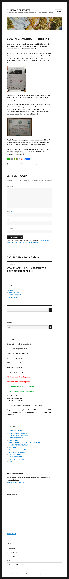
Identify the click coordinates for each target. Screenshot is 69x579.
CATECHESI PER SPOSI (15, 431)
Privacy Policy (11, 533)
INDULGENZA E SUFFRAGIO (17, 450)
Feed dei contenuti (14, 292)
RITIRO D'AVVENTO (15, 457)
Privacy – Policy (23, 574)
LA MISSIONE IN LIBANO (16, 452)
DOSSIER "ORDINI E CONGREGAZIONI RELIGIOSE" (25, 442)
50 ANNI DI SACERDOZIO (15, 564)
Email (9, 220)
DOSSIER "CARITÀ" (14, 440)
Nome (9, 211)
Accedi (10, 290)
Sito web (10, 228)
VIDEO (9, 560)
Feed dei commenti (14, 295)
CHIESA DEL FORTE (18, 10)
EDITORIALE (12, 447)
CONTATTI (10, 568)
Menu (59, 11)
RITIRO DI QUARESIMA (16, 459)
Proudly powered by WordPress (38, 574)
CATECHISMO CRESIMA (16, 438)
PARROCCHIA (11, 548)
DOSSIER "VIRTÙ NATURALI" (18, 445)
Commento (11, 186)
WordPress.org (13, 297)
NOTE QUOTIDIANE (37, 164)
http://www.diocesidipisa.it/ (16, 482)
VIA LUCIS (11, 461)
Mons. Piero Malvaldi (15, 164)
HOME (9, 544)
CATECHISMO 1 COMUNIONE (18, 433)
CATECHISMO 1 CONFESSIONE (18, 435)
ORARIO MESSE (12, 552)
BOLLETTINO (11, 556)
